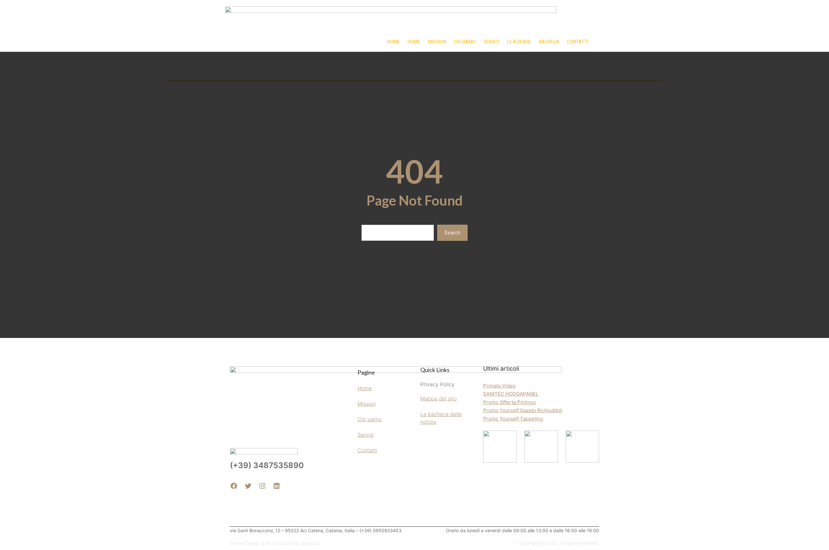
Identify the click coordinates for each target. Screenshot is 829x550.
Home (365, 388)
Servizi (366, 435)
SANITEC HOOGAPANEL (510, 394)
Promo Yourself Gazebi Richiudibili (522, 410)
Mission (367, 403)
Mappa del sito (438, 398)
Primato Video (499, 386)
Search (452, 233)
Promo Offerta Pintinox (509, 402)
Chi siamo (369, 419)
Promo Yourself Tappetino (513, 419)
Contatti (367, 450)
